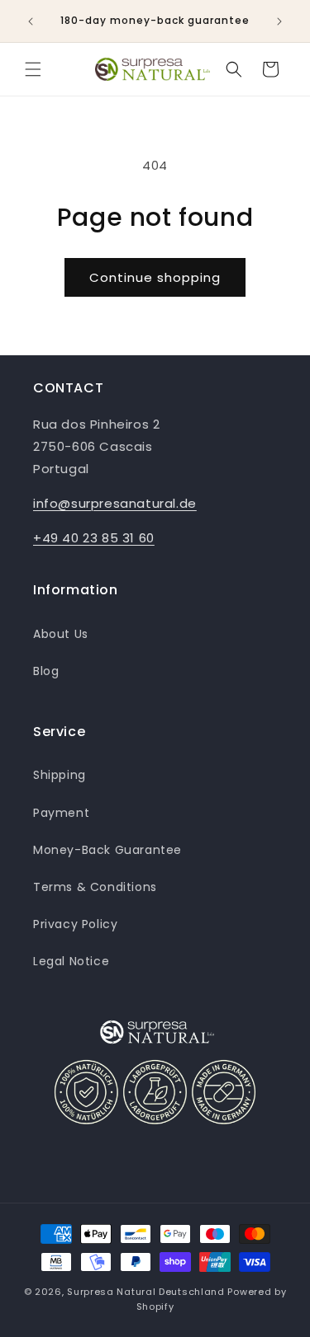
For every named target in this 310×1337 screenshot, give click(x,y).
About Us (60, 634)
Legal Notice (71, 961)
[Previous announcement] (30, 21)
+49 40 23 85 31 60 (94, 538)
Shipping (59, 775)
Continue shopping (155, 277)
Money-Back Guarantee (107, 850)
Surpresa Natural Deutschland (146, 1291)
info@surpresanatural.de (115, 503)
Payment (61, 813)
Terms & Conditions (95, 887)
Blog (46, 671)
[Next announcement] (279, 21)
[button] (33, 69)
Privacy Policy (75, 924)
